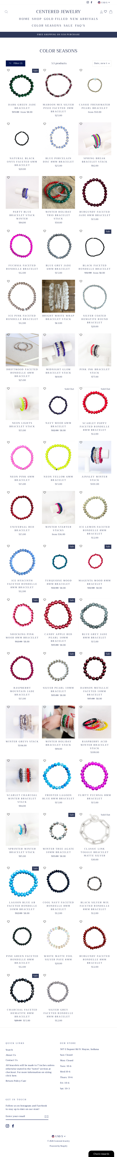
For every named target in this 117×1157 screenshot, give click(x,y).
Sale (68, 25)
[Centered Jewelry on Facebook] (13, 1126)
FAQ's (80, 25)
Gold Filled (56, 18)
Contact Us (12, 1060)
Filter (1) (17, 63)
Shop (37, 18)
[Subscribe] (46, 1116)
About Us (11, 1055)
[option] (58, 34)
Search (9, 1050)
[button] (24, 71)
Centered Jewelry (58, 11)
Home (24, 18)
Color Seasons (47, 25)
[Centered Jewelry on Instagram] (7, 1126)
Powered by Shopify (58, 1146)
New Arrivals (84, 18)
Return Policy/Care (16, 1081)
